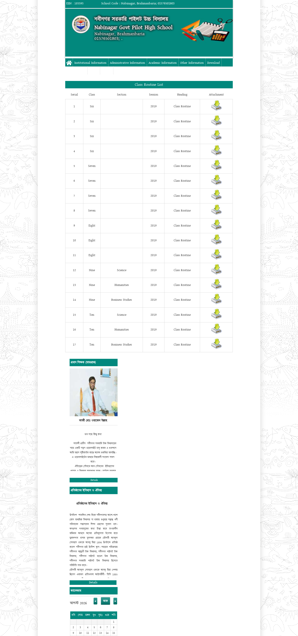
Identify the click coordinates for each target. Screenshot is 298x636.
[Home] (81, 24)
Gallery (93, 71)
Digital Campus (76, 71)
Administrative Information (127, 63)
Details (94, 480)
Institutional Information (90, 63)
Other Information (192, 63)
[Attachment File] (216, 110)
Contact (106, 71)
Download (213, 63)
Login (269, 3)
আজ (105, 601)
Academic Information (163, 63)
